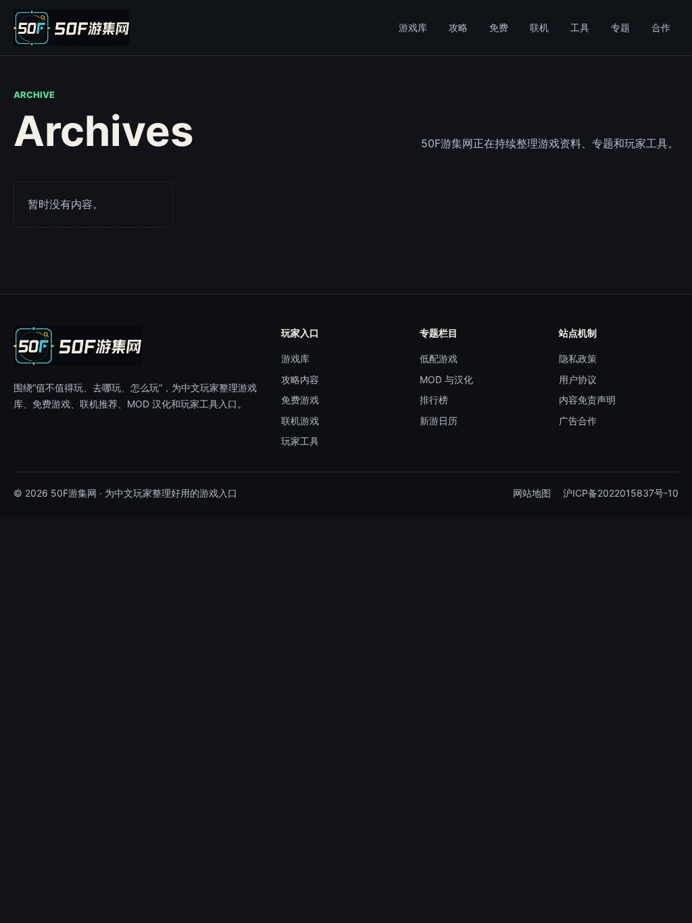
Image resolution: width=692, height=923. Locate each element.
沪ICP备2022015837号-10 (620, 493)
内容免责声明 (587, 399)
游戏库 (413, 27)
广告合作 (578, 420)
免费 (498, 27)
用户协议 (578, 379)
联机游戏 (300, 420)
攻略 (458, 27)
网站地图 (532, 493)
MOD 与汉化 (446, 379)
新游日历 (439, 420)
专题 (620, 27)
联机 (539, 27)
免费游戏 (300, 399)
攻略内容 (300, 379)
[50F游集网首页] (72, 27)
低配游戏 (439, 358)
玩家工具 (300, 441)
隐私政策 (578, 358)
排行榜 (434, 399)
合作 (660, 27)
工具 (579, 27)
